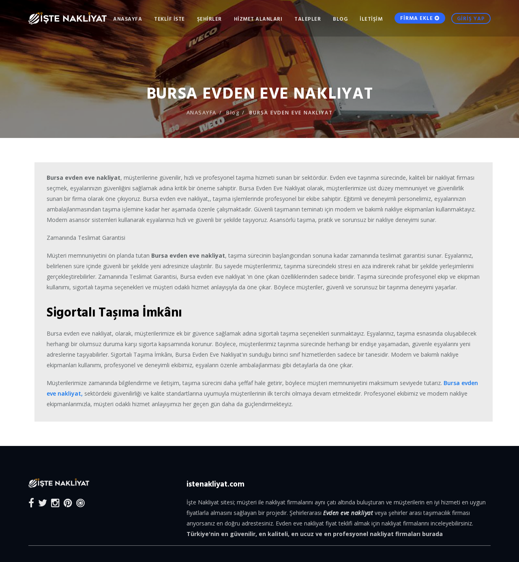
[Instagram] (55, 502)
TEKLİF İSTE (169, 19)
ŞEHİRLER (209, 19)
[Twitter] (42, 502)
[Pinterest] (68, 502)
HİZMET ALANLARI (258, 19)
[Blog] (80, 502)
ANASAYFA (127, 19)
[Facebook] (31, 502)
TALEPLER (307, 19)
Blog (340, 19)
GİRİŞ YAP (471, 18)
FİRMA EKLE (417, 18)
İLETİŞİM (371, 19)
